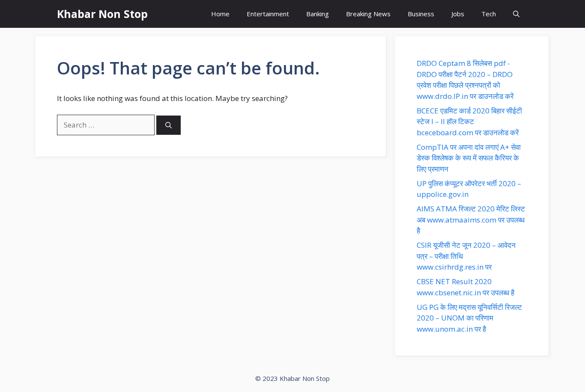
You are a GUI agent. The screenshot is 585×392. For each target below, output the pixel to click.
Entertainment (268, 13)
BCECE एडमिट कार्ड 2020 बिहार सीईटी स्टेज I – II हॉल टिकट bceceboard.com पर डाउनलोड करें (469, 121)
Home (220, 13)
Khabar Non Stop (102, 13)
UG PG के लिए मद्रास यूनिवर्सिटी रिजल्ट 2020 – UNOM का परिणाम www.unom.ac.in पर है (469, 318)
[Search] (168, 125)
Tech (488, 13)
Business (421, 13)
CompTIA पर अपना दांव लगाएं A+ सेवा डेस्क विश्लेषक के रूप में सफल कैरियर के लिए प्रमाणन (469, 158)
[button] (516, 14)
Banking (317, 13)
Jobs (457, 13)
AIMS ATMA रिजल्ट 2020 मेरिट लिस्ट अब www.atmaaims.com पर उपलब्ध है (471, 219)
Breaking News (368, 13)
